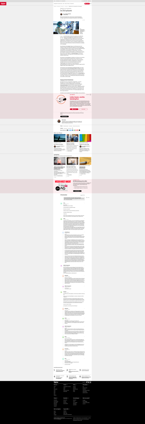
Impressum (81, 419)
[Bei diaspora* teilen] (76, 130)
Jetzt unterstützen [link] (64, 116)
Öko (54, 387)
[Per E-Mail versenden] (67, 130)
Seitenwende (87, 419)
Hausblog (74, 387)
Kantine (55, 412)
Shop (54, 413)
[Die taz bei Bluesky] (88, 382)
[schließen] (90, 94)
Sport (54, 391)
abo (83, 386)
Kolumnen (62, 6)
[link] (58, 3)
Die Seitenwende (75, 389)
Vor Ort (74, 401)
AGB (84, 419)
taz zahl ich (84, 389)
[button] (90, 3)
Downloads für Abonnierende (67, 414)
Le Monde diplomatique (86, 402)
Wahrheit (55, 395)
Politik (55, 386)
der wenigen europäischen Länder (74, 67)
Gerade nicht (87, 94)
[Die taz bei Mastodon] (87, 382)
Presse (74, 391)
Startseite (55, 6)
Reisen (55, 411)
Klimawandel (65, 391)
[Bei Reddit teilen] (77, 130)
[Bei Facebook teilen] (72, 130)
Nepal (64, 389)
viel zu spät (82, 47)
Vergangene (75, 403)
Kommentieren (65, 128)
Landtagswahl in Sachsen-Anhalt (67, 387)
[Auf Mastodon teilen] (69, 130)
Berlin (54, 392)
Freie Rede (55, 404)
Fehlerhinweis (69, 128)
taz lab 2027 (74, 404)
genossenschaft (85, 387)
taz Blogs (84, 400)
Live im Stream (75, 402)
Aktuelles (74, 386)
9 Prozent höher (81, 73)
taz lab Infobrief (65, 403)
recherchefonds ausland (86, 390)
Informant (74, 419)
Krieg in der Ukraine (66, 390)
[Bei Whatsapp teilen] (74, 130)
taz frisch (64, 401)
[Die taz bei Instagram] (90, 382)
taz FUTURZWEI (85, 401)
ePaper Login (65, 413)
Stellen (74, 390)
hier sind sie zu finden (69, 199)
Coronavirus (66, 6)
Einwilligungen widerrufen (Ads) (77, 420)
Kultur (55, 390)
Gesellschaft (58, 6)
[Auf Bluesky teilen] (70, 130)
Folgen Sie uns (84, 382)
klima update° (56, 402)
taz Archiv (84, 403)
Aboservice (65, 412)
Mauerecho (55, 403)
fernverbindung (56, 401)
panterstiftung (85, 391)
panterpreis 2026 (85, 392)
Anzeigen (55, 414)
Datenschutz (78, 419)
